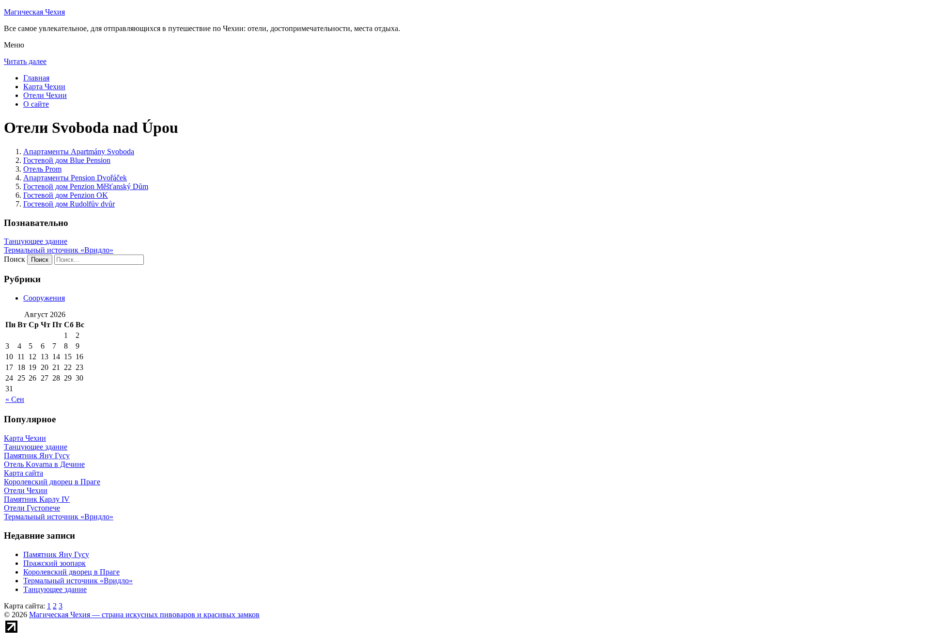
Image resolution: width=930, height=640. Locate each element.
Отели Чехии (45, 95)
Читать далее (25, 61)
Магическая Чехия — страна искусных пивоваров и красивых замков (144, 614)
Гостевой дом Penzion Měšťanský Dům (85, 186)
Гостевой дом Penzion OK (65, 195)
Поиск (14, 259)
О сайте (36, 104)
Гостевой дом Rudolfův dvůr (69, 204)
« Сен (14, 399)
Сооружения (44, 298)
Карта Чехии (44, 86)
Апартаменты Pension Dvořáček (75, 178)
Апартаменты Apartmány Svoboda (78, 151)
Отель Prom (42, 169)
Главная (36, 78)
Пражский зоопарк (54, 563)
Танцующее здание (35, 241)
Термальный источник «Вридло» (58, 250)
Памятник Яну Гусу (56, 554)
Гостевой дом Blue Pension (66, 160)
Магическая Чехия (34, 12)
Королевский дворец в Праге (71, 572)
